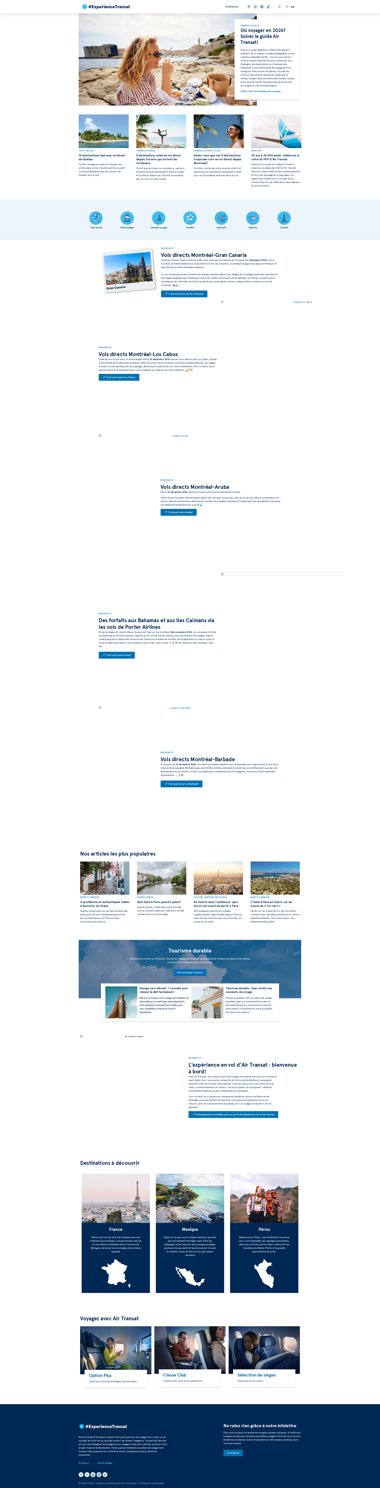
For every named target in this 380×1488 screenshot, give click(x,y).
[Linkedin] (99, 1474)
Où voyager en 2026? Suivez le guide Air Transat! (263, 36)
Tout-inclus (86, 151)
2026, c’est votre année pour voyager (260, 91)
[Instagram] (255, 6)
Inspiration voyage (216, 897)
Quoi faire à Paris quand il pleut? (159, 902)
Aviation (256, 151)
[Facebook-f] (248, 6)
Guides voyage (145, 897)
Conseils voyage (145, 151)
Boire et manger (89, 897)
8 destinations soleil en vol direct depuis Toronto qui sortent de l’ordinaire (158, 159)
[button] (232, 6)
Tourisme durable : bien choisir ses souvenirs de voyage (249, 990)
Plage (217, 151)
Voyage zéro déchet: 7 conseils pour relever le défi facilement (164, 990)
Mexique (190, 1229)
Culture (198, 897)
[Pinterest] (262, 6)
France (115, 1229)
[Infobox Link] (96, 221)
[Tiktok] (268, 6)
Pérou (264, 1229)
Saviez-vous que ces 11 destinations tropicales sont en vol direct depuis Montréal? (218, 159)
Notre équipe (105, 1463)
